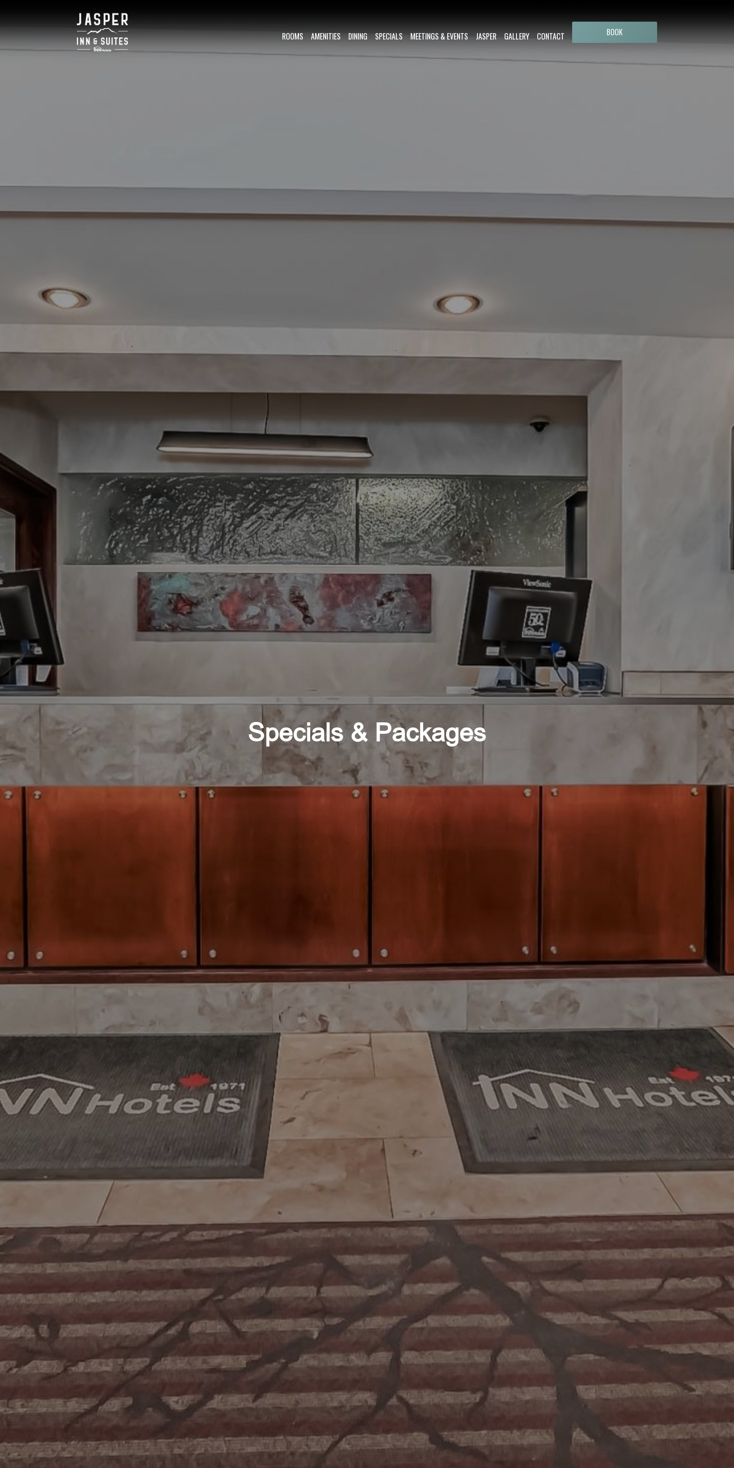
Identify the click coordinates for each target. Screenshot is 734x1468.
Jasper (486, 36)
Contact (551, 36)
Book (615, 31)
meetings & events (439, 36)
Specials (389, 36)
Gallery (516, 36)
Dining (357, 36)
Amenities (326, 36)
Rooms (292, 36)
